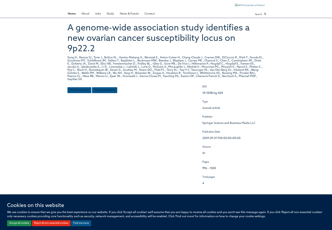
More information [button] (79, 90)
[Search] (265, 14)
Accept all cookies (19, 223)
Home (72, 13)
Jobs (98, 13)
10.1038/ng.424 (212, 93)
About (85, 13)
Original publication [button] (104, 90)
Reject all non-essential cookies (51, 223)
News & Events (129, 13)
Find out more (81, 223)
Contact (150, 13)
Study (110, 13)
